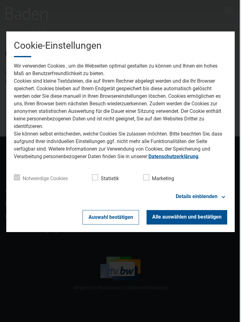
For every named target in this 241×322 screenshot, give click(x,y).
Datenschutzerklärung (173, 156)
